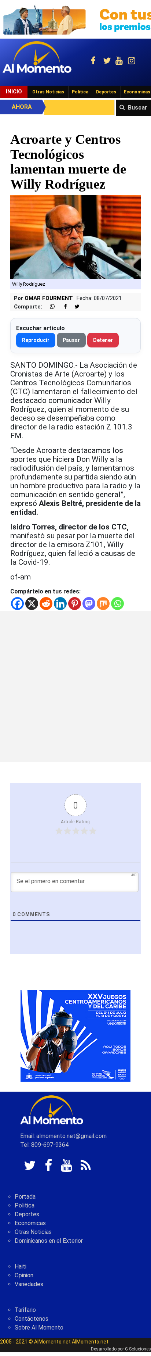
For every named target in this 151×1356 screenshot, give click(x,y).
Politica (24, 1205)
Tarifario (25, 1309)
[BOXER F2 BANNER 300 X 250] (75, 1035)
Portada (25, 1196)
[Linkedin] (60, 603)
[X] (31, 603)
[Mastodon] (88, 603)
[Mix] (103, 603)
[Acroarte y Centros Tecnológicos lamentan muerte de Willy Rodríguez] (75, 236)
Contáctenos (31, 1318)
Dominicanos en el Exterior (49, 1240)
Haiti (20, 1266)
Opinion (24, 1275)
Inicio (14, 91)
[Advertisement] (75, 686)
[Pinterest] (74, 603)
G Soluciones (138, 1349)
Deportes (106, 91)
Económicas (30, 1223)
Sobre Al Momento (39, 1327)
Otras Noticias (48, 91)
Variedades (29, 1284)
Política (80, 91)
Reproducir (35, 340)
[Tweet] (74, 307)
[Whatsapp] (117, 603)
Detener (103, 340)
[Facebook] (17, 603)
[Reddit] (46, 603)
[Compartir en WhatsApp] (49, 307)
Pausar (71, 340)
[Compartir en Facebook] (61, 307)
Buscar (137, 107)
